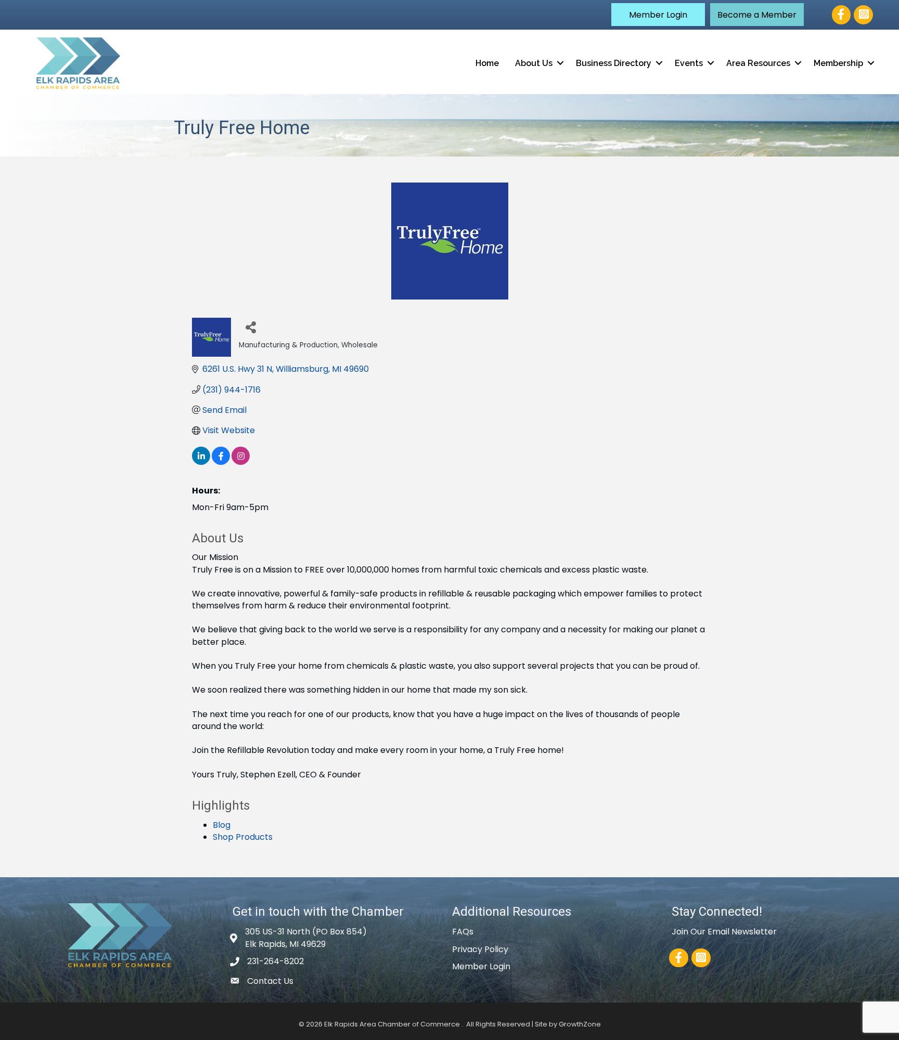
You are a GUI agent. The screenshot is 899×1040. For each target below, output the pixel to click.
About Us (534, 63)
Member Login (481, 966)
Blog (221, 825)
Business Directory (613, 63)
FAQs (462, 932)
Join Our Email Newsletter (724, 932)
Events (689, 63)
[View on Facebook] (221, 462)
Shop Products (243, 837)
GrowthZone (580, 1024)
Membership (838, 63)
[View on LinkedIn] (201, 462)
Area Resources (758, 63)
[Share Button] (250, 327)
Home (487, 63)
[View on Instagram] (241, 462)
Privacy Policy (480, 949)
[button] (658, 14)
